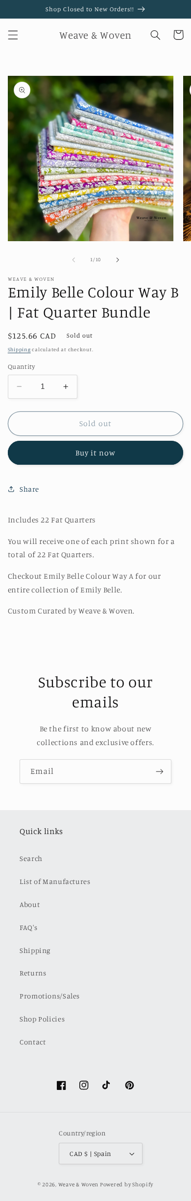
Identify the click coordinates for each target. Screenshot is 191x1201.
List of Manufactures (55, 881)
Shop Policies (42, 1019)
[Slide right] (117, 260)
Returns (33, 973)
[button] (12, 34)
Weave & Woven (78, 1184)
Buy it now (95, 452)
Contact (33, 1042)
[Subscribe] (159, 771)
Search (31, 858)
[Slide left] (73, 260)
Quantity (21, 366)
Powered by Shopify (126, 1184)
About (30, 904)
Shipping (19, 349)
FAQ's (28, 927)
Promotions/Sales (50, 996)
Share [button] (29, 489)
